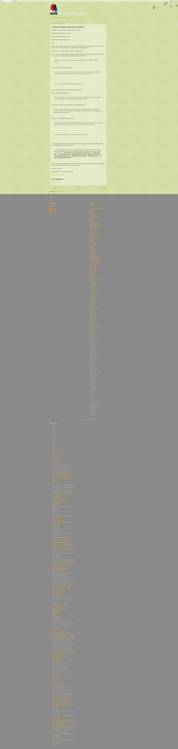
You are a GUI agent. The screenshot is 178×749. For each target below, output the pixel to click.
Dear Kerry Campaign (57, 702)
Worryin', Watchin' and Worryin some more (61, 599)
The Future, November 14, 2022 (58, 498)
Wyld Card (92, 413)
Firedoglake (92, 276)
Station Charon (93, 377)
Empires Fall (92, 264)
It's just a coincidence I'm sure (58, 658)
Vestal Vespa (93, 405)
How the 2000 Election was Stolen (59, 502)
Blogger (95, 419)
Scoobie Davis (93, 367)
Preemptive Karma (94, 353)
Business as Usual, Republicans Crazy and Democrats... (64, 623)
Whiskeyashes (93, 411)
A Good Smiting (55, 709)
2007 (52, 443)
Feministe (92, 272)
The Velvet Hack (55, 527)
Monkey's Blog (93, 319)
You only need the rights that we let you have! (61, 465)
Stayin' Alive (92, 379)
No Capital (92, 335)
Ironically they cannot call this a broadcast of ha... (62, 573)
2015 (52, 425)
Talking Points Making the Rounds (59, 467)
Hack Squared (55, 555)
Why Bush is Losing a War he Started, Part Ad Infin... (63, 562)
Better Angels (93, 228)
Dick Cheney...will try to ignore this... (60, 731)
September (55, 459)
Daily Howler (93, 252)
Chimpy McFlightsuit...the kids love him (60, 634)
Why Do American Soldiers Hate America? (61, 696)
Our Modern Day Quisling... (58, 682)
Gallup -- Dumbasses (56, 713)
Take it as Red (93, 387)
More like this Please (56, 678)
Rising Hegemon (72, 13)
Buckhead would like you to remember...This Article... (63, 687)
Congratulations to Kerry (57, 463)
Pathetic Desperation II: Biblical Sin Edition (61, 588)
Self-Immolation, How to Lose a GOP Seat (61, 568)
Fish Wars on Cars (94, 282)
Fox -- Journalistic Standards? (58, 518)
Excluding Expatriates (56, 505)
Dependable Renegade (94, 258)
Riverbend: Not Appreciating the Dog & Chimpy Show (63, 577)
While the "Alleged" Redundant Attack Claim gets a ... (63, 715)
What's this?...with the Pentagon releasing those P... (63, 485)
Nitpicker (92, 331)
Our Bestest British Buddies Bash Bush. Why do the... (63, 669)
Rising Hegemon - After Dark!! (96, 206)
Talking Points (93, 389)
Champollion (53, 208)
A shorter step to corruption (58, 529)
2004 (52, 450)
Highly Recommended (56, 551)
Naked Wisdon (93, 323)
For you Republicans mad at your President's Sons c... (63, 494)
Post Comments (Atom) (60, 191)
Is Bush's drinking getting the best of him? (61, 603)
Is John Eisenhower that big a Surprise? (60, 470)
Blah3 (91, 234)
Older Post (103, 188)
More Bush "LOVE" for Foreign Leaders (60, 621)
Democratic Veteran (94, 256)
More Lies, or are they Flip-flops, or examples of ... (62, 544)
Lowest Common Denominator (58, 553)
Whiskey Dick (55, 509)
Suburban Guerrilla (94, 383)
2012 (52, 432)
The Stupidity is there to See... (58, 566)
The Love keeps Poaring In (57, 630)
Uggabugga (92, 399)
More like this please (56, 617)
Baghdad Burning (93, 224)
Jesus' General (93, 298)
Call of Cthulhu (93, 242)
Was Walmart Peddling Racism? (59, 608)
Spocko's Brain (93, 373)
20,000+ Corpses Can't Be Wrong (59, 667)
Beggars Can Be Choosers (95, 226)
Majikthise (92, 313)
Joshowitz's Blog (93, 303)
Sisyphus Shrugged (94, 369)
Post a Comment (56, 182)
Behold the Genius (56, 524)
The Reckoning (55, 480)
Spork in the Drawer (94, 375)
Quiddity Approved (56, 735)
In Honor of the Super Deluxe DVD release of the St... (63, 645)
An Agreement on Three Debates (59, 685)
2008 (52, 441)
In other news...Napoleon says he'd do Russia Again (63, 548)
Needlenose (92, 325)
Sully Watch (92, 385)
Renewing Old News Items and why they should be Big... (64, 584)
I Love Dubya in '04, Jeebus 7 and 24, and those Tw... (63, 693)
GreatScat (92, 286)
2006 (52, 446)
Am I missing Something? (57, 595)
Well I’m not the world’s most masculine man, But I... (63, 740)
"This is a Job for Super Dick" (58, 691)
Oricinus (92, 343)
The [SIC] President (56, 601)
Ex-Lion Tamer (93, 270)
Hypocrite (54, 614)
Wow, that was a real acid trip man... (60, 606)
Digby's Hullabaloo (94, 260)
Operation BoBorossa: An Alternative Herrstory (62, 579)
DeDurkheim (53, 210)
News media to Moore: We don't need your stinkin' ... (63, 487)
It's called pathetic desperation (58, 590)
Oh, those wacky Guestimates (58, 520)
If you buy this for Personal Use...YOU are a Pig (62, 729)
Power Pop (92, 351)
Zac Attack (92, 415)
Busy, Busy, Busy (93, 238)
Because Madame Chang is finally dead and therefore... (63, 478)
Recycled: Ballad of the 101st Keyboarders (61, 632)
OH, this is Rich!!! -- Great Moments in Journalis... (63, 700)
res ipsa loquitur (54, 212)
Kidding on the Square (94, 306)
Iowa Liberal (92, 288)
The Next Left (93, 329)
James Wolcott (93, 294)
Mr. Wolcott (54, 676)
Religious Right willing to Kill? (58, 610)
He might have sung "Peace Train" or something (62, 647)
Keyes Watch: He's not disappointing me (60, 538)
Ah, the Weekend (55, 546)
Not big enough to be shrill (57, 557)
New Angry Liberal (94, 327)
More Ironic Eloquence (57, 654)
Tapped (91, 391)
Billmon (91, 232)
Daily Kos (92, 254)
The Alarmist (93, 214)
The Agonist (92, 212)
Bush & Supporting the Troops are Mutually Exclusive (63, 516)
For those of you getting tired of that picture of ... (62, 540)
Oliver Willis (92, 339)
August (54, 742)
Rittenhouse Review (94, 359)
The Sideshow (93, 395)
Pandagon (92, 347)
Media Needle (93, 317)
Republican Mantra (56, 612)
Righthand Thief (93, 357)
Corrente (92, 246)
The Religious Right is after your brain (60, 489)
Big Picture (92, 230)
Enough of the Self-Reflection (58, 535)
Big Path (53, 54)
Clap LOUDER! (55, 628)
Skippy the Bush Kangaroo (95, 371)
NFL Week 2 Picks (56, 674)
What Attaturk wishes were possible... (60, 472)
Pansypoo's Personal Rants (95, 349)
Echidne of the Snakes (94, 262)
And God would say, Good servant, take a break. (62, 522)
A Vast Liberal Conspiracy (95, 401)
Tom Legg (92, 397)
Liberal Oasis (93, 308)
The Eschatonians (93, 268)
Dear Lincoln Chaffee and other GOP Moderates (62, 672)
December (55, 452)
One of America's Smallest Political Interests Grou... (63, 639)
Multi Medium (93, 321)
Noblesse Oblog (93, 333)
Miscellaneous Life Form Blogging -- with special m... (63, 722)
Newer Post (53, 188)
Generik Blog (93, 284)
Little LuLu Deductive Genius (58, 718)
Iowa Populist (93, 290)
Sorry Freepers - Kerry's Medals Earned (60, 711)
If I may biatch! (55, 496)
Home (78, 188)
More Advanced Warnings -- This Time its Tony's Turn (63, 704)
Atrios (91, 220)
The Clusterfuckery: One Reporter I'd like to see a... (63, 474)
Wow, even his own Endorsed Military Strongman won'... (64, 559)
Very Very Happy (93, 403)
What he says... (55, 513)
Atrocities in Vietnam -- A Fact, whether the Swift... (63, 643)
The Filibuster (93, 274)
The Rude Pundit (93, 361)
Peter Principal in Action (57, 663)
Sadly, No (92, 363)
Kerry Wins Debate (56, 461)
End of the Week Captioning (58, 724)
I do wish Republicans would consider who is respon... (63, 726)
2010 (52, 437)
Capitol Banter (93, 244)
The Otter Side (93, 345)
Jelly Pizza (92, 296)
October (54, 457)
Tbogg (91, 393)
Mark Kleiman (93, 315)
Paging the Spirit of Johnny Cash (59, 575)
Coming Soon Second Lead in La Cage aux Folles (62, 641)
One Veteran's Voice (94, 341)
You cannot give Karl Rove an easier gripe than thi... (63, 533)
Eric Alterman (93, 266)
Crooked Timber (93, 248)
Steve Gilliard (93, 381)
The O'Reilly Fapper (56, 531)
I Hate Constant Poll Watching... (59, 737)
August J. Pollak (93, 222)
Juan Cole (92, 305)
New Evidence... (55, 707)
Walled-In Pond (93, 409)
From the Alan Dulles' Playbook (58, 500)
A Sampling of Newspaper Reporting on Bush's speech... (64, 652)
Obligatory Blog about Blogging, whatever (61, 542)
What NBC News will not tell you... (59, 698)
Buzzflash (92, 240)
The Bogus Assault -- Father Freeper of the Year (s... (63, 720)
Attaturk (53, 206)
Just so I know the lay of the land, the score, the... (62, 665)
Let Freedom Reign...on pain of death (60, 656)
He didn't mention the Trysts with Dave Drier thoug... (63, 507)
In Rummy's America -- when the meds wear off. (62, 564)
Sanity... (54, 483)
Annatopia (92, 218)
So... (53, 680)
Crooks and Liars (93, 250)
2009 (52, 439)
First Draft (92, 280)
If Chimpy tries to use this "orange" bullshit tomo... (62, 491)
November (55, 454)
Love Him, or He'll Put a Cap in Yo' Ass (60, 625)
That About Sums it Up (57, 592)
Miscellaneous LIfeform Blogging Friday (60, 581)
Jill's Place (92, 300)
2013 (52, 430)
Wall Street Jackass (94, 407)
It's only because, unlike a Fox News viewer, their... (63, 511)
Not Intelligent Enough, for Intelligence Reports (62, 649)
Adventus (92, 210)
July (54, 745)
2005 (52, 448)
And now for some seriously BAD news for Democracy (63, 636)
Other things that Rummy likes (58, 571)
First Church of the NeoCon (96, 278)
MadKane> (92, 310)
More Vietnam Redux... (57, 619)
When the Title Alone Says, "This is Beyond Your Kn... (63, 586)
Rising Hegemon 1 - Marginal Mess (97, 208)
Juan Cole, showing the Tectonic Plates (60, 476)
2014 (52, 427)
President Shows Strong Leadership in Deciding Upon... (63, 733)
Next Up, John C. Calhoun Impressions (60, 597)
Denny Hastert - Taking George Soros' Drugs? (61, 689)
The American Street (94, 216)
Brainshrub (92, 236)
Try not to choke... (56, 661)
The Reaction (93, 355)
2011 (52, 434)
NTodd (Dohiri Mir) (94, 337)
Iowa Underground (94, 292)
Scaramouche (93, 365)
